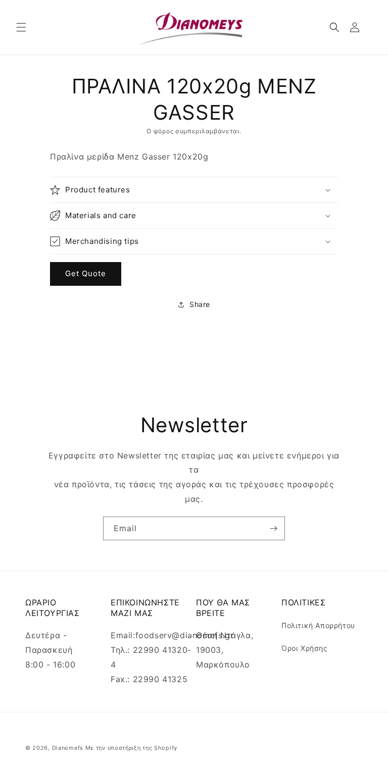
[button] (21, 27)
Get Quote (85, 273)
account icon (357, 27)
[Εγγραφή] (273, 528)
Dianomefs (67, 747)
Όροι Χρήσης (304, 648)
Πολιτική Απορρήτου (318, 625)
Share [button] (199, 304)
